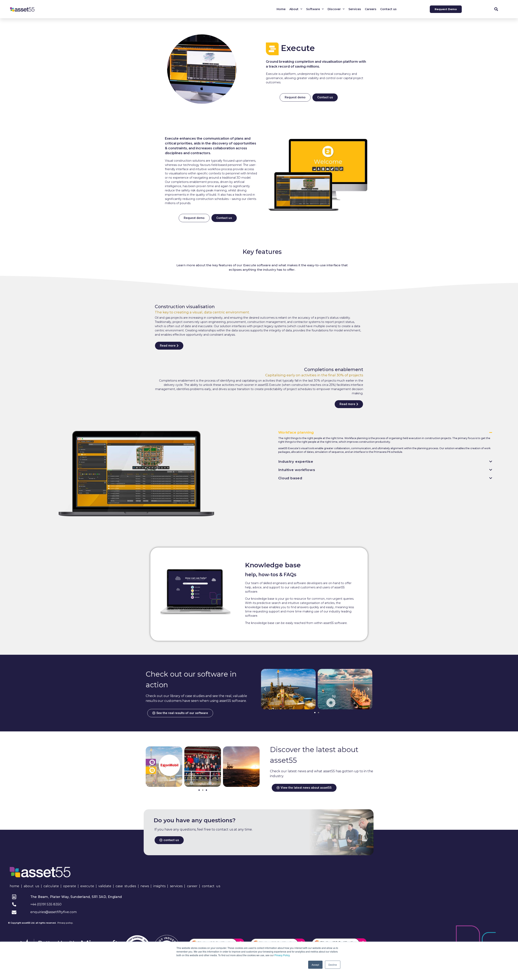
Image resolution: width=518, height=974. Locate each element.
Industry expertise (295, 461)
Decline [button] (332, 964)
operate (69, 886)
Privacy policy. (65, 923)
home (14, 886)
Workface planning (296, 432)
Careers (370, 9)
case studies (126, 886)
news (144, 886)
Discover (334, 9)
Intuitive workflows (296, 470)
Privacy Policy (282, 955)
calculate (51, 886)
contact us (211, 886)
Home (281, 9)
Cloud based (290, 478)
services (176, 886)
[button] (496, 9)
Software (313, 9)
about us (31, 886)
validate (104, 886)
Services (354, 9)
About (293, 9)
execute (87, 886)
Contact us (388, 9)
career (192, 886)
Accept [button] (315, 964)
